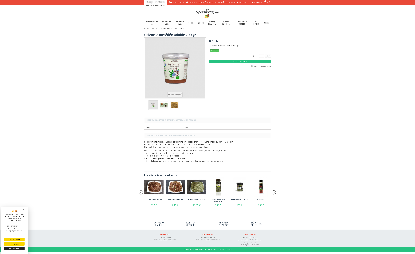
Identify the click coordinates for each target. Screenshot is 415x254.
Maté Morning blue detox (197, 200)
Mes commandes (165, 237)
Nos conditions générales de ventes (207, 239)
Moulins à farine (180, 23)
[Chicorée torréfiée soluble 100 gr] (153, 105)
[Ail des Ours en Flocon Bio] (239, 187)
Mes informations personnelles (165, 239)
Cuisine (191, 23)
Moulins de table (166, 23)
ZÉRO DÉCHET (256, 23)
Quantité (255, 56)
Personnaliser (14, 248)
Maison (266, 23)
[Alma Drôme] (207, 13)
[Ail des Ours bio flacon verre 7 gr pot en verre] (218, 187)
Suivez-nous (230, 2)
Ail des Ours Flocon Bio (239, 200)
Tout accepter (14, 239)
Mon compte (165, 234)
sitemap (207, 241)
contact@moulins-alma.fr (249, 245)
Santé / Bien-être (212, 23)
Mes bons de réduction (165, 241)
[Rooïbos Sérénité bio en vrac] (175, 187)
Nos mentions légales (207, 237)
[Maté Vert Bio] (196, 187)
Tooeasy (213, 249)
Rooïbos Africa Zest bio (154, 200)
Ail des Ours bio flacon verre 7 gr (218, 201)
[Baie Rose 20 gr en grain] (261, 187)
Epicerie (200, 23)
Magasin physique (213, 2)
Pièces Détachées (226, 23)
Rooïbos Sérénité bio (175, 200)
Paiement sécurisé (195, 2)
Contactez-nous (249, 234)
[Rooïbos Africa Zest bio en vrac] (154, 187)
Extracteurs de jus (152, 23)
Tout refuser (14, 244)
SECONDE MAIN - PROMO (242, 23)
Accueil (146, 28)
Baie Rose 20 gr (260, 200)
